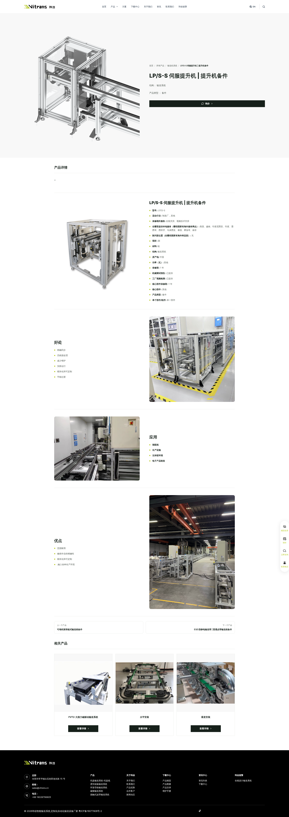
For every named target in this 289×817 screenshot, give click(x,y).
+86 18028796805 (41, 797)
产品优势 (130, 787)
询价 (207, 103)
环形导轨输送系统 (98, 787)
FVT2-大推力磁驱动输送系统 (83, 717)
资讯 (159, 6)
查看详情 (81, 728)
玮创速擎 (183, 6)
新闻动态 (130, 794)
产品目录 (167, 787)
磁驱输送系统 (96, 791)
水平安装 (144, 717)
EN (254, 6)
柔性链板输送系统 (98, 784)
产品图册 (167, 784)
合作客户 (130, 791)
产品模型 (167, 780)
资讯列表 (203, 780)
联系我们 (170, 6)
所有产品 (160, 65)
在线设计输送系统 (243, 780)
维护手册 (167, 791)
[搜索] (264, 7)
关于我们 (148, 6)
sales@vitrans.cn (40, 788)
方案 (124, 6)
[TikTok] (200, 811)
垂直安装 (205, 717)
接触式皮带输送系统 (99, 794)
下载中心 (135, 6)
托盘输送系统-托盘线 (100, 780)
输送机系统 (172, 65)
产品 (113, 6)
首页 (104, 6)
